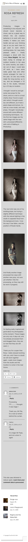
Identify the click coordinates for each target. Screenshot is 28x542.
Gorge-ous (14, 499)
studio (18, 10)
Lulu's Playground (16, 507)
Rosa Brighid (11, 10)
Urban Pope (12, 391)
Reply (12, 398)
